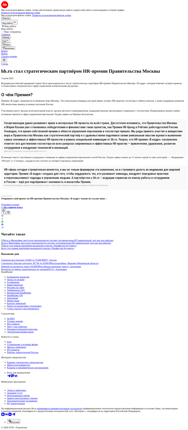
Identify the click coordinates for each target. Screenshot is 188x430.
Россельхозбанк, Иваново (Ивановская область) (74, 263)
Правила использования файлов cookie (51, 15)
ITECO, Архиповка (57, 269)
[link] (6, 44)
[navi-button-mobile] (4, 60)
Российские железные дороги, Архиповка (60, 266)
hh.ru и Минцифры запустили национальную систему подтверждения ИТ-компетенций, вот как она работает (56, 243)
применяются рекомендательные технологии (59, 408)
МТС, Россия (50, 260)
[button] (4, 51)
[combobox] (13, 421)
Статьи (4, 64)
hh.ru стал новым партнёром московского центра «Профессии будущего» (37, 248)
